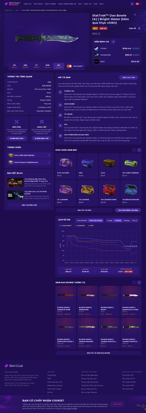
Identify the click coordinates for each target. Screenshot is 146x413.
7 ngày (109, 220)
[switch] (69, 66)
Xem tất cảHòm (84, 210)
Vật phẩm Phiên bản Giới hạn (92, 385)
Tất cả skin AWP (128, 385)
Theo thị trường (95, 220)
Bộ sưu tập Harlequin (89, 392)
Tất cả (134, 220)
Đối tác (50, 392)
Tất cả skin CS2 (127, 375)
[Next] (139, 150)
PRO (49, 379)
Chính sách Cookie (54, 389)
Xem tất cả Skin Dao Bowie (98, 353)
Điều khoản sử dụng (54, 385)
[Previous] (134, 150)
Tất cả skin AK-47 (128, 379)
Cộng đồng (51, 375)
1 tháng (118, 220)
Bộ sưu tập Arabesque (89, 375)
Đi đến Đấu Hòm (16, 138)
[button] (66, 301)
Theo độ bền (82, 220)
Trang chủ (8, 10)
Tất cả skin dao (127, 389)
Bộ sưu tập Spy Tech (89, 379)
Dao (16, 10)
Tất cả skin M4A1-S (129, 382)
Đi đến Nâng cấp (42, 138)
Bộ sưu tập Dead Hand (89, 382)
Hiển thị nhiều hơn (29, 205)
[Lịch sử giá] (113, 42)
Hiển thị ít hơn (129, 77)
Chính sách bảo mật (54, 382)
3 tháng (126, 220)
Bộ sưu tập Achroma (89, 389)
